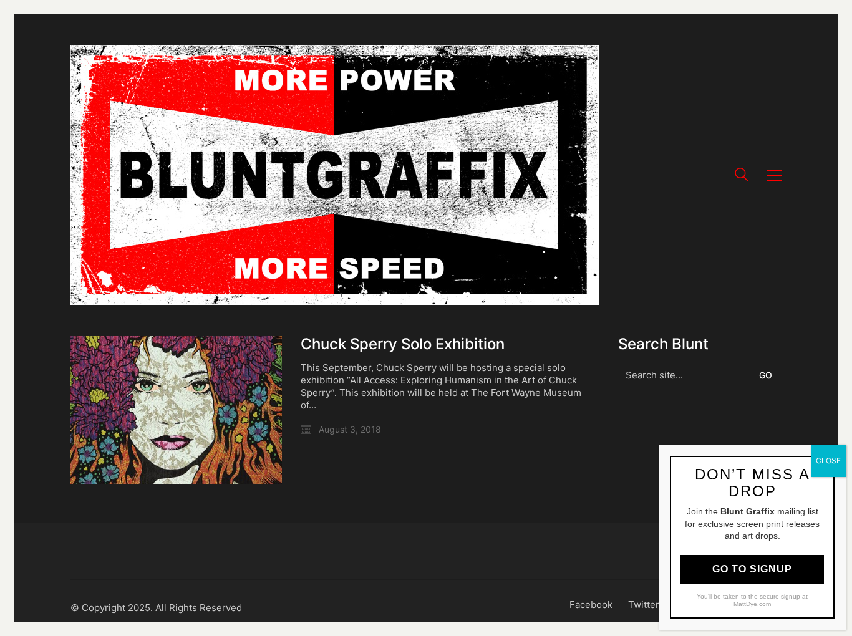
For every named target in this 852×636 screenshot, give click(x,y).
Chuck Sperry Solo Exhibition (403, 344)
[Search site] (741, 176)
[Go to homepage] (334, 175)
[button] (774, 175)
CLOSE (828, 460)
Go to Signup (752, 569)
